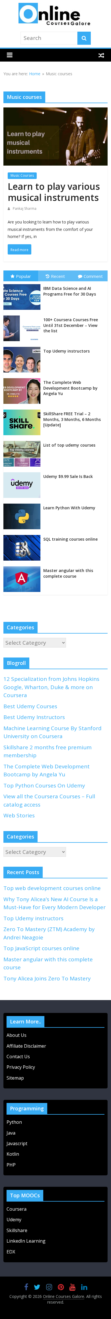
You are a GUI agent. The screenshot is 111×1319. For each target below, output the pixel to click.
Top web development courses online (52, 888)
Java (11, 1133)
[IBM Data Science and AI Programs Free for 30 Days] (23, 286)
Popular (23, 276)
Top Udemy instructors (66, 351)
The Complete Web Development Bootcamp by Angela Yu (70, 388)
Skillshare (17, 1230)
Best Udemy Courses (30, 706)
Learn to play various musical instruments (54, 191)
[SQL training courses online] (23, 537)
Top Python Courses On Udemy (44, 785)
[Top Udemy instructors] (23, 349)
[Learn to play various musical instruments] (55, 112)
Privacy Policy (21, 1067)
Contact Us (18, 1056)
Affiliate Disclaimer (26, 1046)
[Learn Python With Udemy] (23, 505)
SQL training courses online (70, 539)
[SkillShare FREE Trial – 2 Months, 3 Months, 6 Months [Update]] (23, 411)
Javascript (17, 1143)
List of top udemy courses (69, 445)
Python (14, 1122)
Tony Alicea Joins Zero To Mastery (47, 978)
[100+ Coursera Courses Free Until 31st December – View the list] (23, 317)
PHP (11, 1165)
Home (34, 73)
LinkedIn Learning (26, 1241)
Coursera (16, 1209)
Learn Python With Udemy (69, 507)
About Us (16, 1035)
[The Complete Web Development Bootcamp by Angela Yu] (23, 380)
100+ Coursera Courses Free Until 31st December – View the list (70, 325)
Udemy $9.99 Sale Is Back (68, 476)
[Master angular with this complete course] (23, 568)
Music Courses (22, 175)
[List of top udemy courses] (23, 443)
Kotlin (13, 1154)
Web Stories (19, 815)
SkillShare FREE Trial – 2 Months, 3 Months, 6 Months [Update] (72, 419)
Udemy (14, 1219)
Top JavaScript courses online (41, 948)
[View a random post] (101, 55)
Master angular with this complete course (68, 573)
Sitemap (15, 1078)
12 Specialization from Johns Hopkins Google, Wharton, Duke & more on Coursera (51, 687)
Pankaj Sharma (24, 208)
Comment (93, 276)
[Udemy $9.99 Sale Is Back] (23, 474)
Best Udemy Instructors (34, 717)
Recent (58, 276)
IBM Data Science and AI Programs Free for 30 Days (69, 291)
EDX (11, 1252)
